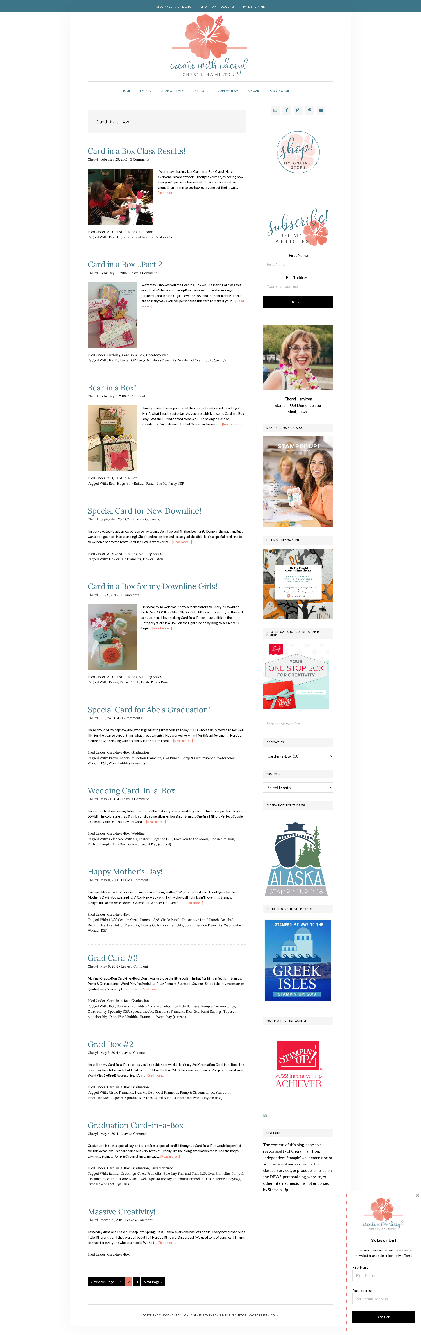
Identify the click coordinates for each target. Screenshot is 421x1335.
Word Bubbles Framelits (127, 763)
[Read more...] (167, 193)
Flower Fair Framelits (125, 559)
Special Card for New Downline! (144, 511)
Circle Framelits (158, 1006)
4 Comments (129, 595)
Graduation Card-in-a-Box (135, 1125)
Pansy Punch (129, 682)
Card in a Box (165, 237)
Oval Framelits (167, 1092)
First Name (298, 255)
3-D (110, 232)
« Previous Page (102, 1282)
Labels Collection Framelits (140, 758)
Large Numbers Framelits (156, 360)
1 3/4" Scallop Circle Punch (129, 920)
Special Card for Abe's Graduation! (149, 710)
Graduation (140, 752)
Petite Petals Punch (156, 682)
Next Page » (152, 1282)
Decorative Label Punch (200, 920)
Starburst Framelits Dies (174, 1011)
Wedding (138, 833)
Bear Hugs (117, 237)
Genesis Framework (233, 1315)
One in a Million (222, 839)
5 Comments (139, 159)
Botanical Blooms (140, 237)
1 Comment (136, 396)
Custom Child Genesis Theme (193, 1315)
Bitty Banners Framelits (127, 1006)
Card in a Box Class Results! (137, 151)
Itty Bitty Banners (185, 1006)
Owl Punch (171, 758)
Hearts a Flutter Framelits (119, 925)
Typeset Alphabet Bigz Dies (132, 1098)
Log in (274, 1315)
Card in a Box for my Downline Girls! (152, 586)
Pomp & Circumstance (198, 758)
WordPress (259, 1315)
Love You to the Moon (191, 839)
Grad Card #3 (113, 958)
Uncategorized (157, 355)
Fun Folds (146, 232)
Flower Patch (153, 559)
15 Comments (132, 718)
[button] (299, 87)
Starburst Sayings (208, 1011)
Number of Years (191, 360)
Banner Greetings (122, 1173)
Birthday (113, 355)
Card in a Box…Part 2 (125, 264)
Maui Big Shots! (150, 554)
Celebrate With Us (123, 839)
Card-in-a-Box (126, 232)
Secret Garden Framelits (203, 925)
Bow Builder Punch (141, 483)
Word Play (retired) (156, 844)
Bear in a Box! (112, 388)
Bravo (113, 682)
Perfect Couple (99, 844)
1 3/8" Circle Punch (166, 920)
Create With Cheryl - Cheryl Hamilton (210, 45)
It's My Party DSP (122, 360)
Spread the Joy (142, 1011)
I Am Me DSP (144, 1092)
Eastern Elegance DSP (155, 839)
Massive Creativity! (122, 1211)
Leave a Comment (143, 273)
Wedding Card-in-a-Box (131, 791)
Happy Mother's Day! (125, 871)
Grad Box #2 (110, 1044)
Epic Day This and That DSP (184, 1173)
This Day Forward (126, 844)
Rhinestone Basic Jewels (129, 1179)
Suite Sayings (215, 360)
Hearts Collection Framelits (162, 925)
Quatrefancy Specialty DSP (108, 1011)
